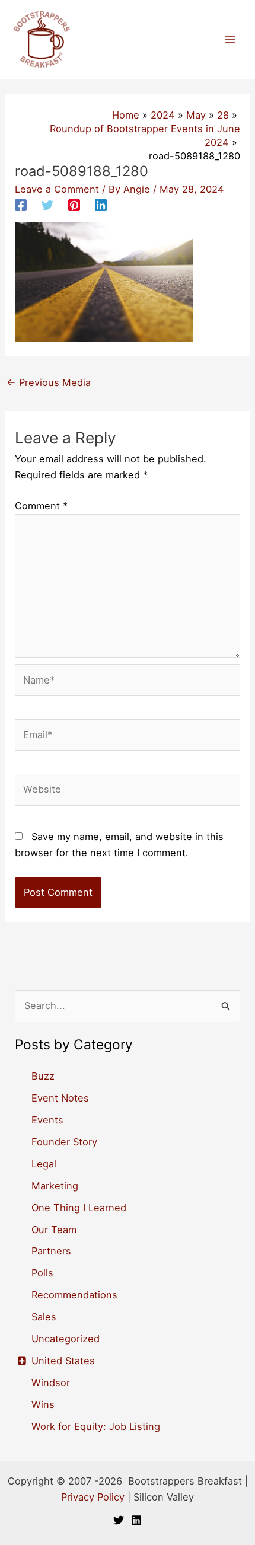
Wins (43, 1404)
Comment (41, 506)
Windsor (50, 1382)
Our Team (53, 1230)
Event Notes (60, 1098)
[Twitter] (47, 205)
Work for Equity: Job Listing (95, 1426)
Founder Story (64, 1142)
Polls (42, 1273)
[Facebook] (21, 205)
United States (63, 1361)
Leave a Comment (57, 189)
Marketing (54, 1186)
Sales (43, 1317)
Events (47, 1120)
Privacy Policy (93, 1497)
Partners (51, 1251)
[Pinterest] (74, 205)
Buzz (43, 1076)
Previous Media (49, 382)
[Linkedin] (101, 205)
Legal (43, 1164)
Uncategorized (65, 1339)
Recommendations (74, 1295)
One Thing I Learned (78, 1208)
